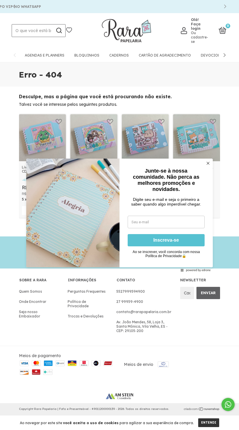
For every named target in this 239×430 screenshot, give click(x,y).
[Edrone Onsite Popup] (119, 215)
